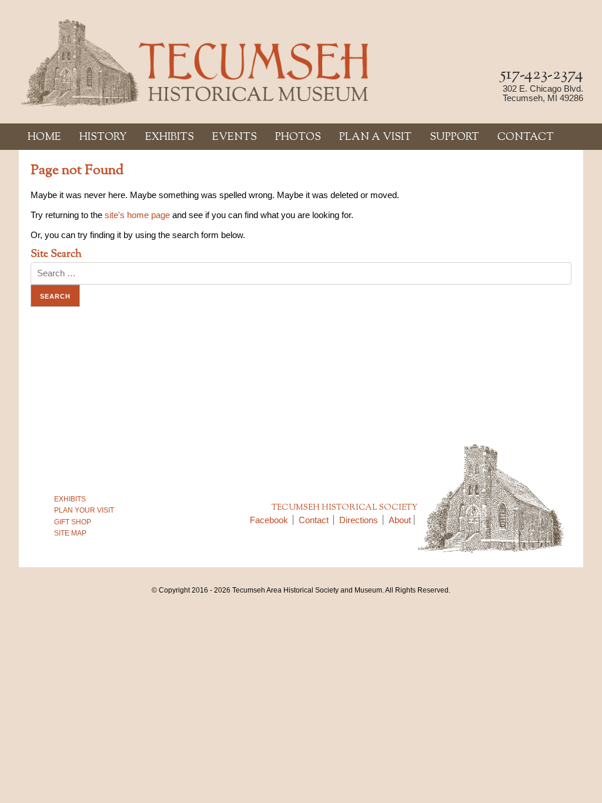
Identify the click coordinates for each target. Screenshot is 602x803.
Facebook (269, 520)
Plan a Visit (375, 137)
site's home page (137, 215)
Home (44, 137)
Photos (298, 137)
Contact (525, 137)
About (400, 520)
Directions (358, 520)
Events (234, 137)
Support (454, 137)
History (103, 137)
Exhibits (169, 137)
